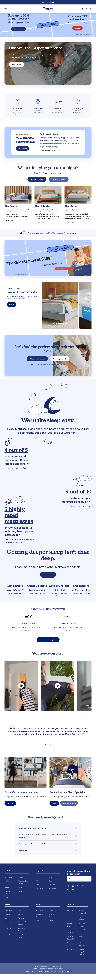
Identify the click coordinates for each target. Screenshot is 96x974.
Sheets (6, 887)
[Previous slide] (83, 717)
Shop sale (77, 28)
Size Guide (39, 888)
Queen (51, 881)
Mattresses (8, 877)
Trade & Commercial (53, 915)
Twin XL (51, 877)
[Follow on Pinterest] (87, 886)
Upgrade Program (81, 918)
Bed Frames (8, 881)
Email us (54, 803)
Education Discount (81, 924)
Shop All (11, 304)
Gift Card (7, 898)
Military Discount (70, 924)
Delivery (7, 914)
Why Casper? (40, 910)
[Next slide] (89, 717)
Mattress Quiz (71, 910)
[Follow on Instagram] (78, 886)
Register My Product (40, 915)
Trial (5, 918)
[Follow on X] (73, 886)
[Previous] (27, 2)
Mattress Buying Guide (82, 911)
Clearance (21, 891)
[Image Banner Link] (48, 258)
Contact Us (8, 910)
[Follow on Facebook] (68, 886)
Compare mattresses (59, 179)
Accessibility (71, 949)
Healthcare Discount (70, 931)
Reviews (69, 917)
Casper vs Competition (71, 937)
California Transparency (82, 944)
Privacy (80, 936)
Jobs (37, 921)
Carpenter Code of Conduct (81, 952)
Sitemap (51, 921)
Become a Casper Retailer (23, 923)
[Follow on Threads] (82, 886)
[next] (14, 311)
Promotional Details (22, 936)
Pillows (20, 877)
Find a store (10, 803)
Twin (37, 877)
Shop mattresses (18, 29)
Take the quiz (16, 64)
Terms (69, 943)
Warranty (21, 918)
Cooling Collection (7, 892)
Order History (9, 935)
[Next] (68, 2)
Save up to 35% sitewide (48, 2)
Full (37, 881)
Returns (20, 914)
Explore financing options (48, 640)
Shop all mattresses (37, 179)
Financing (7, 922)
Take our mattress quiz (37, 359)
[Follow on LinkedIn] (73, 889)
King (37, 885)
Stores (51, 910)
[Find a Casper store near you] (83, 8)
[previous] (9, 311)
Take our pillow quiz (59, 359)
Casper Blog (82, 930)
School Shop (53, 888)
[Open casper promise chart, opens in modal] (48, 105)
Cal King (52, 885)
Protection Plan (9, 928)
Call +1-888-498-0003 (69, 803)
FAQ (19, 910)
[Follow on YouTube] (68, 889)
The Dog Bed (22, 898)
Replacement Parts (22, 929)
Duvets (20, 887)
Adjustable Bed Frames (23, 882)
